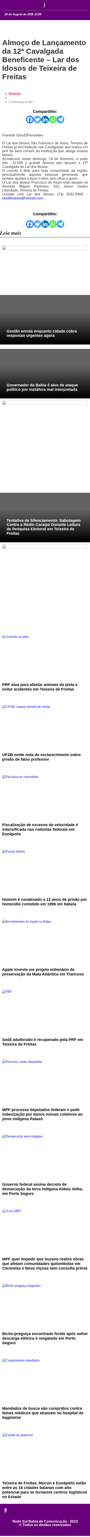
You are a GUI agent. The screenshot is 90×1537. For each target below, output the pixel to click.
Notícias (15, 93)
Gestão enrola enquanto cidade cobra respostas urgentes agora (42, 333)
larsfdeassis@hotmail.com (22, 198)
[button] (9, 4)
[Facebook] (30, 119)
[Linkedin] (45, 119)
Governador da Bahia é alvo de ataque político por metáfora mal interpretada (42, 387)
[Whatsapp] (53, 119)
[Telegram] (60, 119)
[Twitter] (37, 119)
